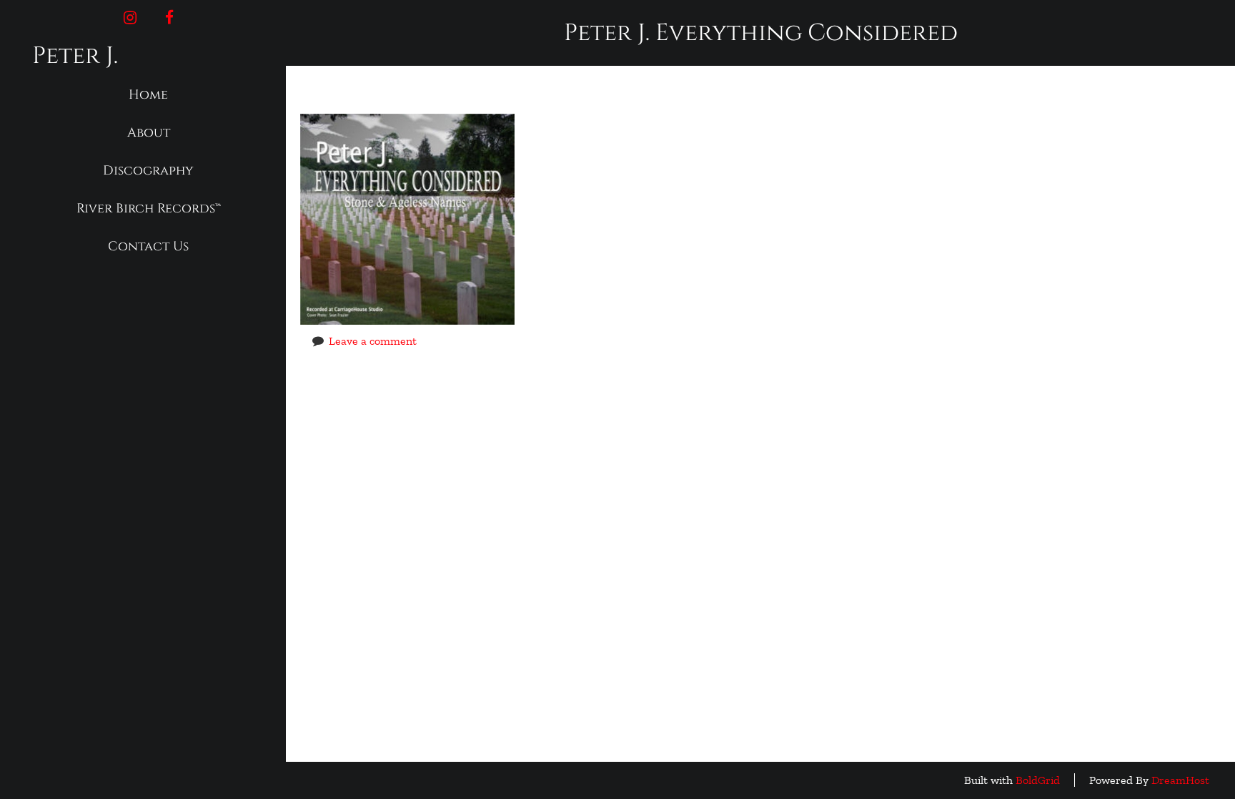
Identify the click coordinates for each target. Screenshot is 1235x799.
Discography (148, 171)
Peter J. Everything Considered (550, 93)
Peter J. (75, 56)
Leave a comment (373, 341)
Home (148, 95)
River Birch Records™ (148, 208)
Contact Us (148, 246)
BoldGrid (1038, 780)
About (148, 133)
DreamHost (1180, 780)
